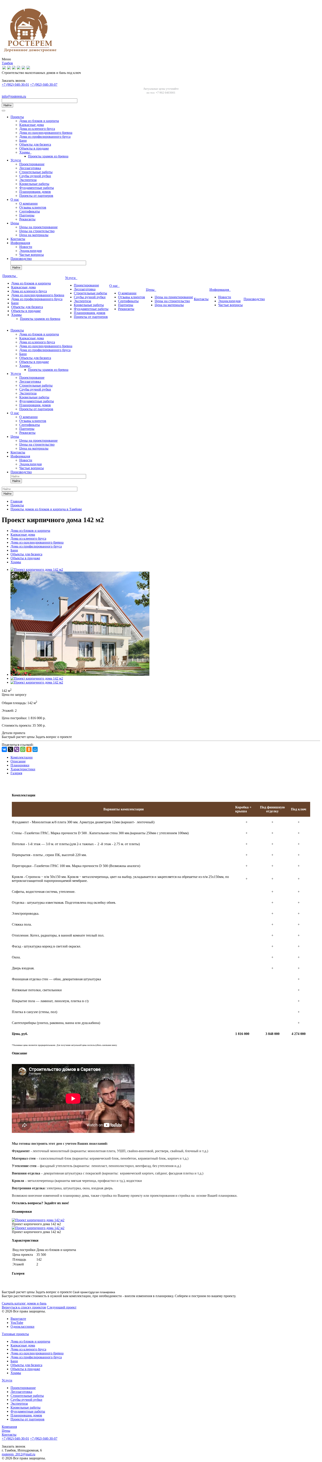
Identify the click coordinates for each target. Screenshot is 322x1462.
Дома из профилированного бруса (45, 136)
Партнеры (26, 215)
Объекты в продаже (34, 148)
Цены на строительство (37, 231)
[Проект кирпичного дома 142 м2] (37, 569)
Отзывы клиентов (32, 207)
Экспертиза (28, 180)
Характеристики (23, 769)
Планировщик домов (35, 192)
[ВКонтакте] (4, 749)
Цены (15, 223)
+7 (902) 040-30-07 (43, 84)
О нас (15, 199)
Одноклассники (22, 1326)
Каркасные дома (31, 125)
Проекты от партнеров (36, 195)
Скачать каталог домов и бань (24, 1303)
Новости (25, 247)
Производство (21, 258)
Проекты (17, 117)
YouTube (17, 1322)
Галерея (16, 773)
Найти (7, 105)
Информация (20, 243)
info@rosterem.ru (14, 96)
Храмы (25, 152)
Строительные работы (36, 172)
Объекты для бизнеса (35, 144)
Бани (23, 140)
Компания (9, 1427)
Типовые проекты (15, 1334)
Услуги (16, 160)
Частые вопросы (31, 254)
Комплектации (22, 757)
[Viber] (16, 749)
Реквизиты (27, 219)
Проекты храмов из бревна (48, 156)
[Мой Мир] (35, 749)
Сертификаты (29, 211)
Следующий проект (61, 1307)
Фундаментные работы (36, 188)
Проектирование (31, 164)
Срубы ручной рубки (35, 176)
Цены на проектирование (38, 227)
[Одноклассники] (29, 749)
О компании (28, 203)
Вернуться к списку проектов (24, 1307)
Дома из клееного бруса (37, 129)
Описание (18, 761)
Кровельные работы (34, 184)
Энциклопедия (30, 251)
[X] (10, 749)
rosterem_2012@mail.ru (18, 1454)
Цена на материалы (33, 235)
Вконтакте (18, 1319)
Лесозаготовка (30, 168)
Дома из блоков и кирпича (39, 121)
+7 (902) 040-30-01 (15, 84)
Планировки (20, 765)
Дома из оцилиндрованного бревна (45, 132)
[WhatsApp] (22, 749)
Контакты (18, 239)
